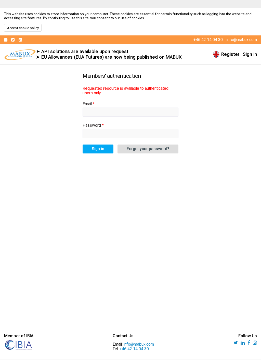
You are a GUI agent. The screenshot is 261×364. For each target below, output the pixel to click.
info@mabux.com (139, 344)
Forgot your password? (148, 149)
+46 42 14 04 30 (134, 349)
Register (230, 54)
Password (92, 125)
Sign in (250, 54)
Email (87, 104)
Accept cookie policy (23, 28)
